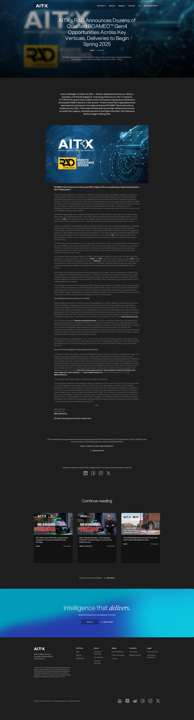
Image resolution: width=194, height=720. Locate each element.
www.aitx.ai (81, 370)
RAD (78, 652)
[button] (101, 5)
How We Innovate (97, 662)
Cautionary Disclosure (151, 656)
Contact (131, 6)
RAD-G (79, 655)
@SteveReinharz (60, 374)
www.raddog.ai (74, 372)
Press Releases (118, 652)
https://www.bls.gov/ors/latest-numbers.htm (73, 418)
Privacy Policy (152, 652)
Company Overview (97, 653)
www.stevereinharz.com (125, 370)
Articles (115, 658)
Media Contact (135, 655)
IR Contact (133, 652)
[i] (112, 235)
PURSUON (80, 658)
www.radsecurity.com (129, 316)
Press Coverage (118, 655)
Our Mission (98, 657)
